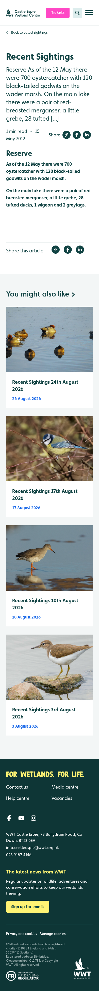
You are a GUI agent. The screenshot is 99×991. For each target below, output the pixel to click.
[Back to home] (82, 952)
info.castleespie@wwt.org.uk (32, 847)
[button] (66, 135)
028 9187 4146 (18, 854)
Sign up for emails (27, 906)
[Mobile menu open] (89, 14)
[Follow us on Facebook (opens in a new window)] (9, 818)
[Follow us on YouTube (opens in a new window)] (21, 818)
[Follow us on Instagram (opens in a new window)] (33, 818)
